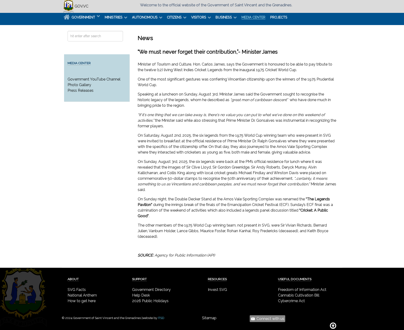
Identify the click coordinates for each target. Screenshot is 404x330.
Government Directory (151, 289)
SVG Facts (77, 289)
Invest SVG (217, 289)
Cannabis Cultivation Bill (298, 295)
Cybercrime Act (291, 301)
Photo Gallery (79, 85)
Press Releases (81, 90)
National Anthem (82, 295)
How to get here (82, 301)
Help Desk (141, 295)
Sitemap (209, 318)
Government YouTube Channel (94, 79)
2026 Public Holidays (150, 301)
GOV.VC (81, 6)
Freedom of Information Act (302, 289)
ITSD (161, 318)
